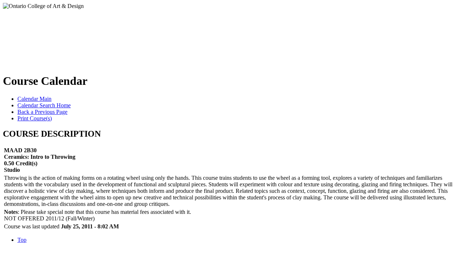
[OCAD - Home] (75, 36)
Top (21, 240)
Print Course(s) (34, 118)
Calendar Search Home (44, 105)
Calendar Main (34, 99)
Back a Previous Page (42, 112)
